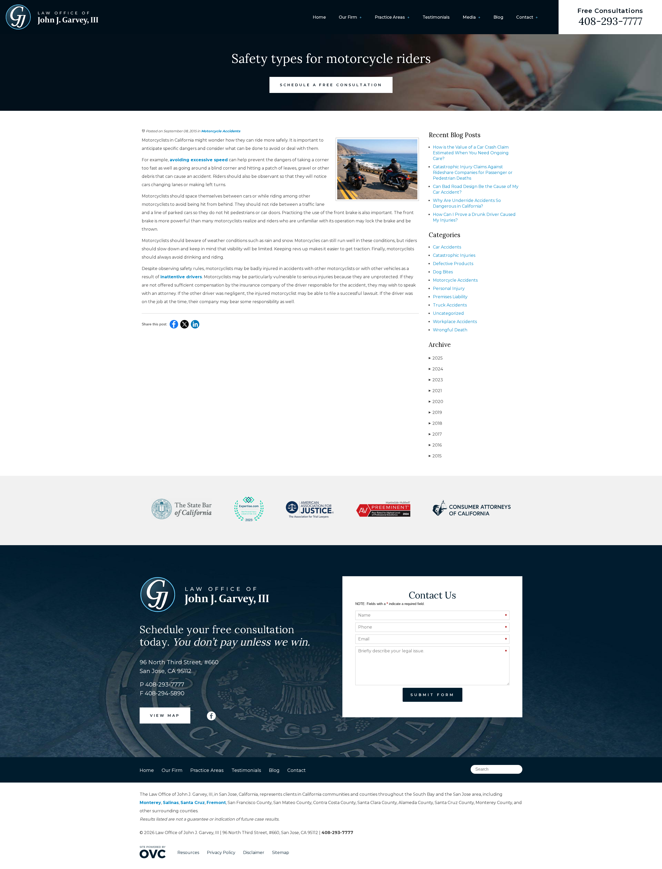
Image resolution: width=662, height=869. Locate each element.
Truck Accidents (450, 305)
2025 (436, 358)
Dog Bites (443, 271)
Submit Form (432, 694)
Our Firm (348, 17)
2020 (436, 401)
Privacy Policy (221, 852)
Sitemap (280, 852)
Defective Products (453, 263)
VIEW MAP (165, 715)
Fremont (216, 802)
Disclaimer (253, 852)
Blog (498, 17)
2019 (435, 412)
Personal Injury (449, 288)
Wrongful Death (450, 329)
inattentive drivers (181, 276)
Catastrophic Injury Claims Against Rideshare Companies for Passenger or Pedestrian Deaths (473, 172)
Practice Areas (390, 17)
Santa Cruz (192, 802)
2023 (436, 379)
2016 (435, 445)
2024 (436, 369)
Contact (524, 17)
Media (469, 17)
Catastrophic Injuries (454, 255)
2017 (435, 434)
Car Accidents (447, 247)
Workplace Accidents (455, 321)
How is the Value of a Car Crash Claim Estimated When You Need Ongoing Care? (471, 153)
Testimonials (436, 17)
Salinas (171, 802)
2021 (435, 390)
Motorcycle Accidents (220, 131)
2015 (435, 456)
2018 (435, 423)
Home (319, 17)
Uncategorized (448, 313)
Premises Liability (450, 296)
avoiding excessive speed (199, 159)
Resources (188, 852)
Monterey (150, 802)
